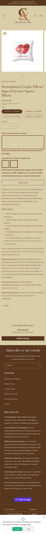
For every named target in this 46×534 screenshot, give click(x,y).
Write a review (23, 338)
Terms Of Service (11, 394)
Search (7, 404)
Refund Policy (9, 384)
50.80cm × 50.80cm (33, 116)
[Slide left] (18, 75)
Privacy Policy (9, 389)
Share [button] (6, 305)
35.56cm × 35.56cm (12, 111)
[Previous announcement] (4, 2)
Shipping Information (12, 379)
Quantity (4, 121)
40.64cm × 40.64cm (33, 111)
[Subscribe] (39, 365)
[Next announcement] (41, 2)
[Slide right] (27, 75)
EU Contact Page (10, 399)
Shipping (4, 103)
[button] (4, 15)
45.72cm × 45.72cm (12, 116)
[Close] (44, 517)
